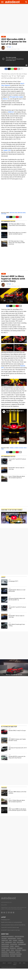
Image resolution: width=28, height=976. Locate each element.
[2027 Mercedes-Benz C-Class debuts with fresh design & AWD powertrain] (4, 243)
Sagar (9, 47)
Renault (17, 946)
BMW (10, 940)
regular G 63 (6, 150)
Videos (14, 964)
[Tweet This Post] (10, 305)
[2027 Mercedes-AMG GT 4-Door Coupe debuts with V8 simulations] (4, 226)
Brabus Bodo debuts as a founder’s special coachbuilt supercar (17, 233)
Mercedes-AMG (13, 212)
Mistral (5, 99)
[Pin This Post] (15, 68)
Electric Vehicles (19, 936)
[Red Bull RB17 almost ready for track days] (4, 470)
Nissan (8, 950)
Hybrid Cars (5, 940)
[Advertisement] (14, 19)
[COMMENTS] (21, 68)
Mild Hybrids (20, 942)
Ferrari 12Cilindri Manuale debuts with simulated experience (17, 477)
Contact (10, 963)
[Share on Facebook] (6, 68)
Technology (13, 948)
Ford (14, 942)
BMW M (18, 952)
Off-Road (3, 213)
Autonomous (5, 948)
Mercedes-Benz (22, 212)
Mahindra (19, 948)
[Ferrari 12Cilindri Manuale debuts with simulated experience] (4, 479)
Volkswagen (8, 942)
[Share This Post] (9, 68)
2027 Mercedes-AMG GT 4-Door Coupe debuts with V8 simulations (17, 224)
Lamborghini (12, 952)
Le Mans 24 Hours (18, 447)
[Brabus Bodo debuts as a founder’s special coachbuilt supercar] (4, 235)
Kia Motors (4, 952)
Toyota (19, 938)
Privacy (15, 963)
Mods (12, 950)
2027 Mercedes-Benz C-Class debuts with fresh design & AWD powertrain (17, 242)
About (4, 963)
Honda (12, 946)
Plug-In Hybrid (5, 946)
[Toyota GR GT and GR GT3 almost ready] (4, 461)
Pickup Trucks (5, 956)
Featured (4, 938)
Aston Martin (5, 954)
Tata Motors (13, 944)
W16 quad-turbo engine (16, 97)
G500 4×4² (11, 112)
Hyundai (15, 940)
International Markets (7, 936)
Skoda (3, 950)
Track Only (18, 950)
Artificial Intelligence (15, 954)
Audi (3, 942)
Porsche (20, 940)
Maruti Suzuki (5, 944)
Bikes (24, 963)
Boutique (12, 956)
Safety (24, 950)
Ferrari (12, 447)
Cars (20, 963)
